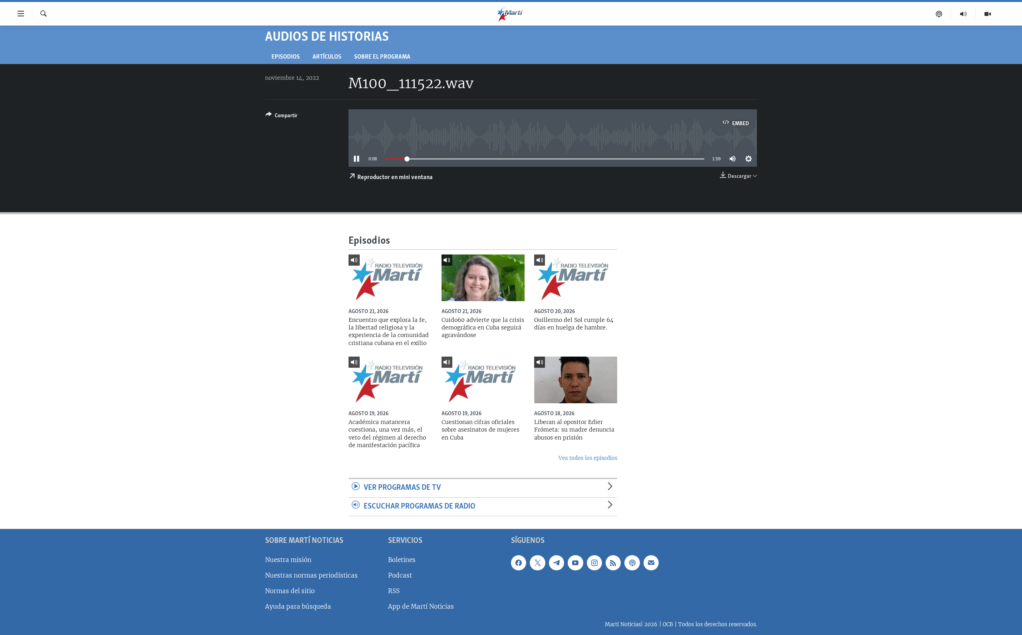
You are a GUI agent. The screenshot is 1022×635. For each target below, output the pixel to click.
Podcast (400, 575)
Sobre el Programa (382, 57)
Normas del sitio (290, 591)
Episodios (285, 57)
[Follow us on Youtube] (575, 562)
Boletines (402, 560)
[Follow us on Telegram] (556, 562)
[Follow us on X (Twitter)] (537, 562)
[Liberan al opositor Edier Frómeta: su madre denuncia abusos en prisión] (575, 380)
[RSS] (613, 562)
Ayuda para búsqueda (298, 606)
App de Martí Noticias (421, 606)
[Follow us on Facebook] (518, 562)
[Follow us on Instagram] (594, 562)
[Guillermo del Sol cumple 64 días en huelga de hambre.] (575, 277)
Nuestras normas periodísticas (311, 575)
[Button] (281, 116)
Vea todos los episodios (588, 458)
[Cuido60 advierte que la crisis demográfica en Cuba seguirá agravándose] (483, 277)
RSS (394, 591)
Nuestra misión (288, 560)
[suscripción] (651, 562)
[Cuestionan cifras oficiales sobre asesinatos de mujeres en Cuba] (483, 380)
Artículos (327, 57)
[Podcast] (939, 14)
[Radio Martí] (963, 14)
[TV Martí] (988, 14)
